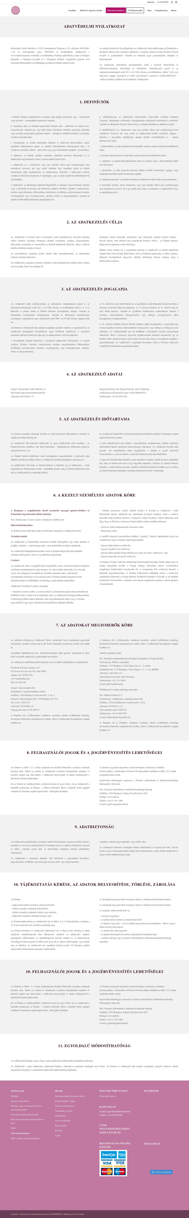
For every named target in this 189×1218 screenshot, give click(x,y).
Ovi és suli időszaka (62, 1120)
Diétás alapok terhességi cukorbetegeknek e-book (27, 1121)
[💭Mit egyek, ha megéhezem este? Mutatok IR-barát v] (161, 1157)
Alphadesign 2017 (69, 1214)
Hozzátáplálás (60, 1115)
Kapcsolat (150, 2)
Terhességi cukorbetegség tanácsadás (24, 1114)
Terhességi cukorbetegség (64, 1106)
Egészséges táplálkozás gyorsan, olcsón (70, 1096)
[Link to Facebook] (172, 2)
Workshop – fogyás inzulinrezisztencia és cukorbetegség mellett (26, 1108)
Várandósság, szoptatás (63, 1111)
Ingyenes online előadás (20, 1101)
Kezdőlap (14, 1096)
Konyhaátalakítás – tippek (65, 1101)
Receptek (58, 1130)
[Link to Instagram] (176, 2)
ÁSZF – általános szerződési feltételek (25, 1138)
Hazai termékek (61, 1125)
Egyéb (57, 1135)
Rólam (13, 1128)
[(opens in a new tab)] (161, 1097)
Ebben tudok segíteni (107, 1096)
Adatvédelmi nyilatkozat (20, 1133)
